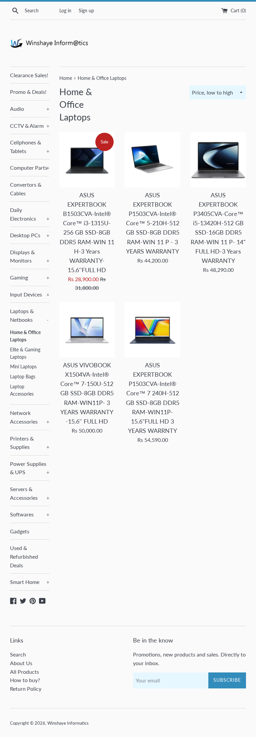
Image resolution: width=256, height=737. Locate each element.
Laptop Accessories (22, 390)
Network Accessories (29, 417)
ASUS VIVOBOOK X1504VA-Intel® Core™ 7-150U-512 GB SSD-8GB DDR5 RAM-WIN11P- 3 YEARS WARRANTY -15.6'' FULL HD (87, 393)
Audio (29, 108)
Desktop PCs (29, 235)
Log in (65, 10)
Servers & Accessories (29, 493)
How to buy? (25, 680)
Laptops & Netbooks (29, 315)
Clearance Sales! (29, 75)
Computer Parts (29, 167)
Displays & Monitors (29, 256)
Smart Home (29, 582)
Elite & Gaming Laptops (25, 353)
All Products (24, 671)
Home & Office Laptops (25, 336)
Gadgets (19, 531)
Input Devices (29, 294)
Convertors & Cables (25, 188)
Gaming (29, 277)
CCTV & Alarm (29, 125)
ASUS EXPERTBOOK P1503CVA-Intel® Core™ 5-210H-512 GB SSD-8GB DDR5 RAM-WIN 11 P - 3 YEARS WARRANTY (152, 223)
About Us (21, 663)
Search (18, 654)
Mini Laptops (23, 366)
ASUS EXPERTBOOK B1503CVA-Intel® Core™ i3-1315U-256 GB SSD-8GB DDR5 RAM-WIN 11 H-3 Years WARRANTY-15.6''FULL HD (87, 233)
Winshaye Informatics (68, 723)
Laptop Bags (22, 376)
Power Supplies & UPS (29, 468)
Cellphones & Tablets (29, 146)
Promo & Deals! (28, 92)
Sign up (86, 10)
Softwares (29, 514)
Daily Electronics (29, 214)
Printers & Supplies (29, 442)
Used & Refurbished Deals (24, 556)
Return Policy (25, 688)
